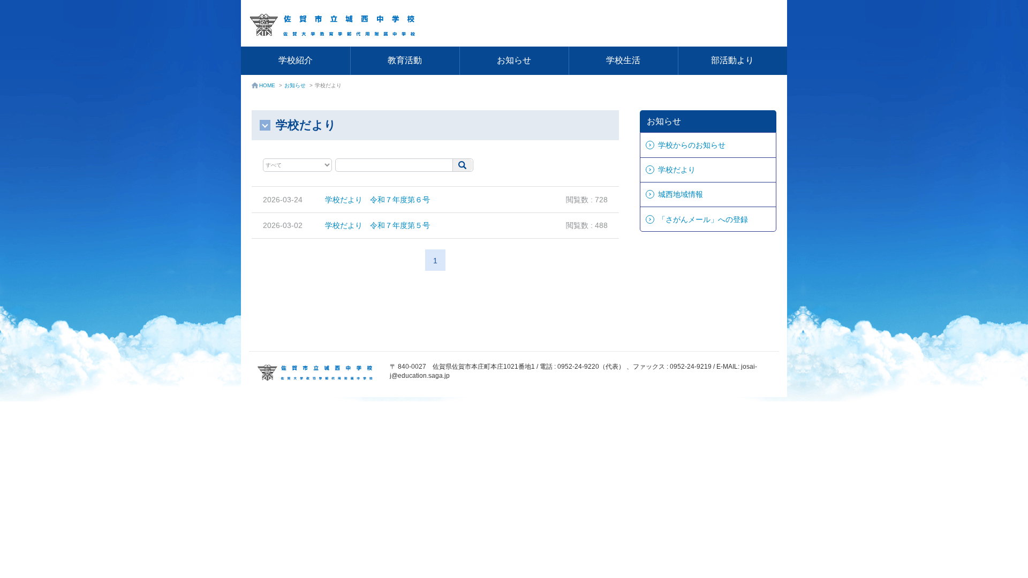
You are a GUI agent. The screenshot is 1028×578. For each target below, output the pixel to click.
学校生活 (623, 60)
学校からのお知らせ (691, 145)
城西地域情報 (680, 194)
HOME (267, 85)
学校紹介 (295, 60)
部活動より (732, 60)
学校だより (677, 169)
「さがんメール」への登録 (703, 219)
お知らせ (514, 60)
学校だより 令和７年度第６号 (377, 199)
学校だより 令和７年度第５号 (377, 225)
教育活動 (405, 60)
